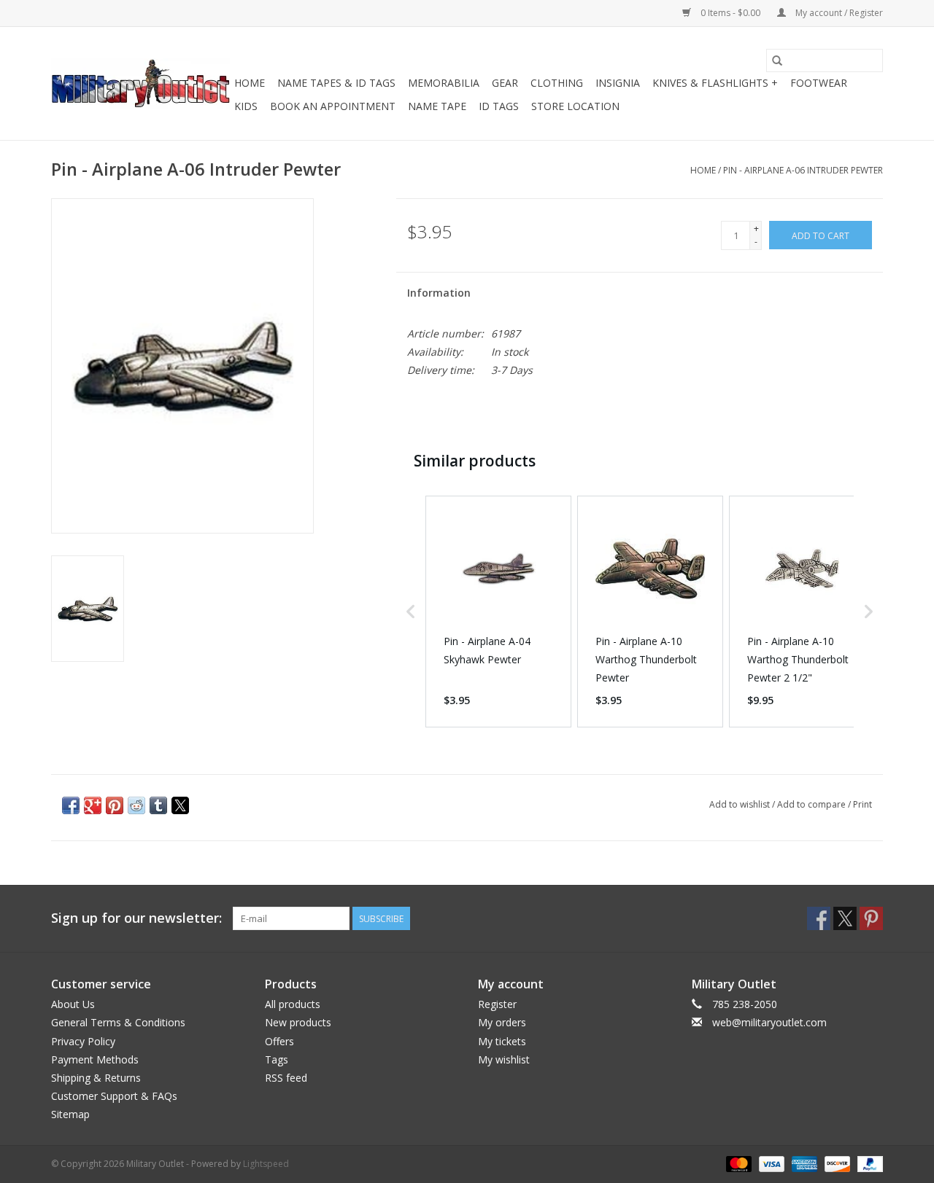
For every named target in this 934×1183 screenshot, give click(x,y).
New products (298, 1022)
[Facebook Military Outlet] (818, 918)
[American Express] (803, 1163)
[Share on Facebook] (71, 805)
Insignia (617, 83)
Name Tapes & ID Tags (336, 83)
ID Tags (499, 106)
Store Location (575, 106)
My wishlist (504, 1059)
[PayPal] (867, 1163)
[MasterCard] (737, 1163)
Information (439, 293)
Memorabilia (443, 83)
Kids (246, 106)
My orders (502, 1022)
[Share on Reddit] (136, 805)
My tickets (502, 1041)
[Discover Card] (835, 1163)
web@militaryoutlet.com (769, 1022)
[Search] (777, 60)
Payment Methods (95, 1059)
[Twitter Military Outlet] (845, 918)
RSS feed (286, 1078)
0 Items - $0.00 (730, 13)
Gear (505, 83)
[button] (410, 612)
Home (249, 83)
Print (862, 804)
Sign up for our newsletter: (136, 918)
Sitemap (70, 1114)
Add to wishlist (740, 804)
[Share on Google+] (92, 805)
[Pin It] (114, 805)
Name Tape (437, 106)
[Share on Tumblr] (158, 805)
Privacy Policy (83, 1041)
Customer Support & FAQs (114, 1096)
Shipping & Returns (96, 1078)
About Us (73, 1004)
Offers (279, 1041)
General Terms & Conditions (118, 1022)
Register (497, 1004)
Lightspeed (266, 1163)
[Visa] (770, 1163)
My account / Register (838, 13)
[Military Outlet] (140, 83)
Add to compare (812, 804)
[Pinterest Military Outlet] (871, 918)
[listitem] (498, 612)
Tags (276, 1059)
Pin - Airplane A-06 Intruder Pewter (803, 170)
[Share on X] (180, 805)
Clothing (556, 83)
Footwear (818, 83)
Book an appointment (332, 106)
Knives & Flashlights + (715, 83)
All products (292, 1004)
